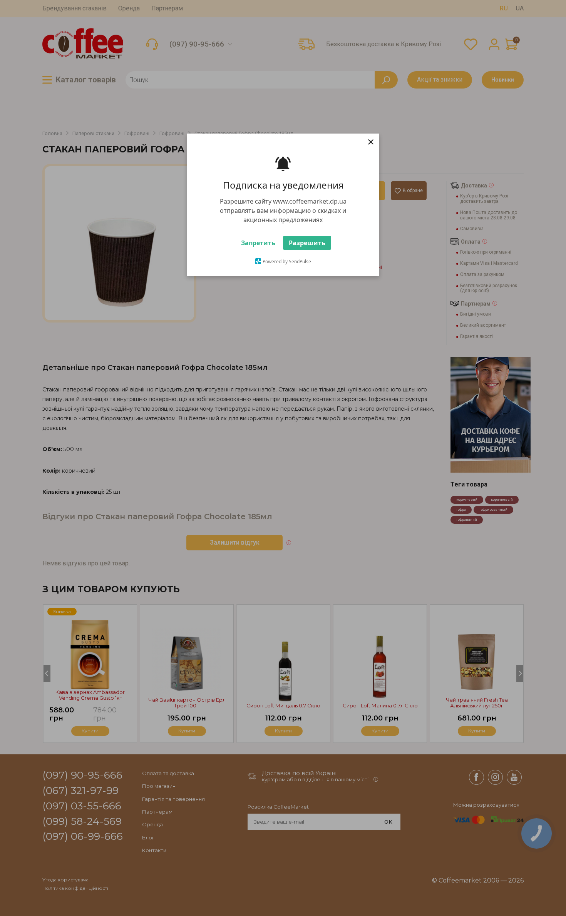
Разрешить (307, 246)
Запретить (258, 246)
